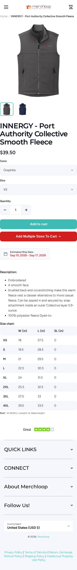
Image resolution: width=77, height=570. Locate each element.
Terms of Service (36, 552)
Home (3, 16)
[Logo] (38, 7)
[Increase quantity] (26, 210)
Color (3, 161)
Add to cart (38, 224)
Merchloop (43, 536)
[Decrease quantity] (5, 210)
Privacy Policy (13, 552)
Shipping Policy (34, 556)
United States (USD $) (23, 528)
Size (2, 180)
